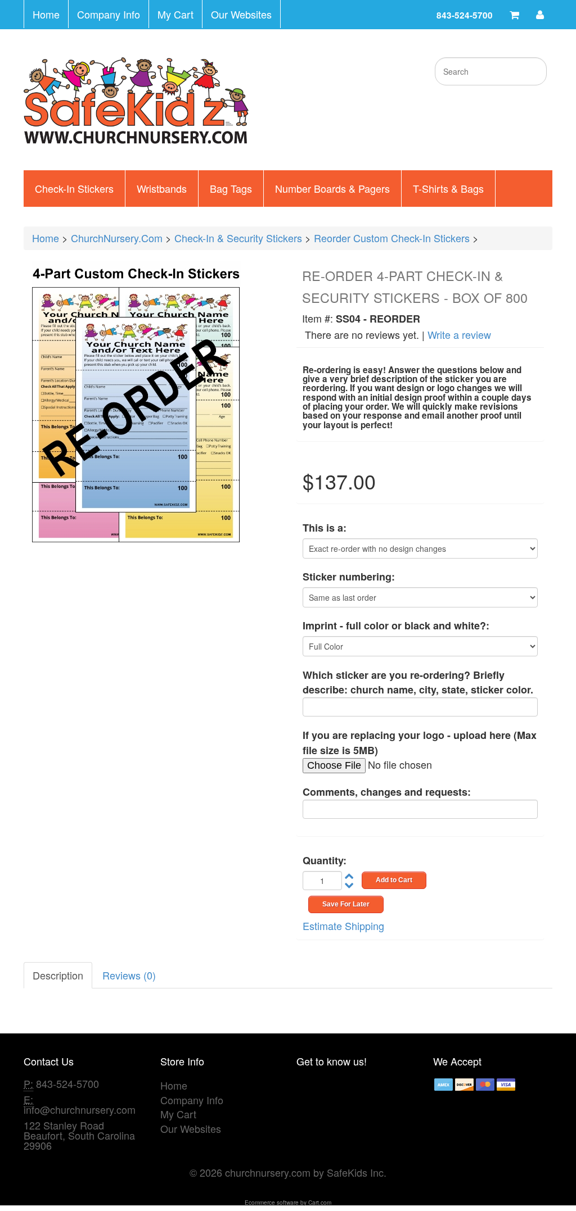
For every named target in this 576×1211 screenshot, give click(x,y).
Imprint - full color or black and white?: (396, 626)
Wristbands (162, 188)
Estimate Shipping (343, 925)
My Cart (176, 14)
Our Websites (241, 14)
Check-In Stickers (74, 188)
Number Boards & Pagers (332, 188)
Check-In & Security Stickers (238, 237)
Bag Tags (231, 188)
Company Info (108, 14)
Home (46, 14)
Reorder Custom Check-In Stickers (392, 237)
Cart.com (319, 1203)
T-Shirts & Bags (448, 188)
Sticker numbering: (349, 577)
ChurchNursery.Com (117, 237)
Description (58, 975)
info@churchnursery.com (80, 1109)
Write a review (459, 334)
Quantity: (324, 861)
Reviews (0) (129, 975)
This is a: (324, 528)
